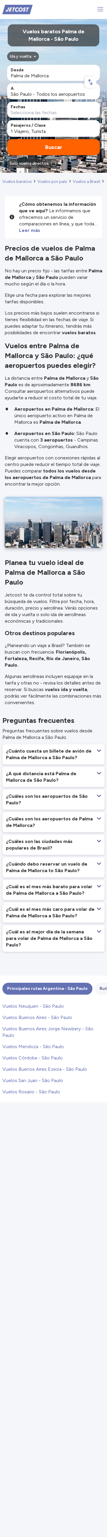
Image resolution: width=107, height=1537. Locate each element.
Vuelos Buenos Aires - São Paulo (37, 1017)
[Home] (17, 9)
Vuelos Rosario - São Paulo (31, 1092)
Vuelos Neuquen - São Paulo (33, 1006)
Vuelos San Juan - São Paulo (32, 1080)
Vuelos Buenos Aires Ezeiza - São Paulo (44, 1069)
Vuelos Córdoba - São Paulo (32, 1058)
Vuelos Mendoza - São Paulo (33, 1046)
